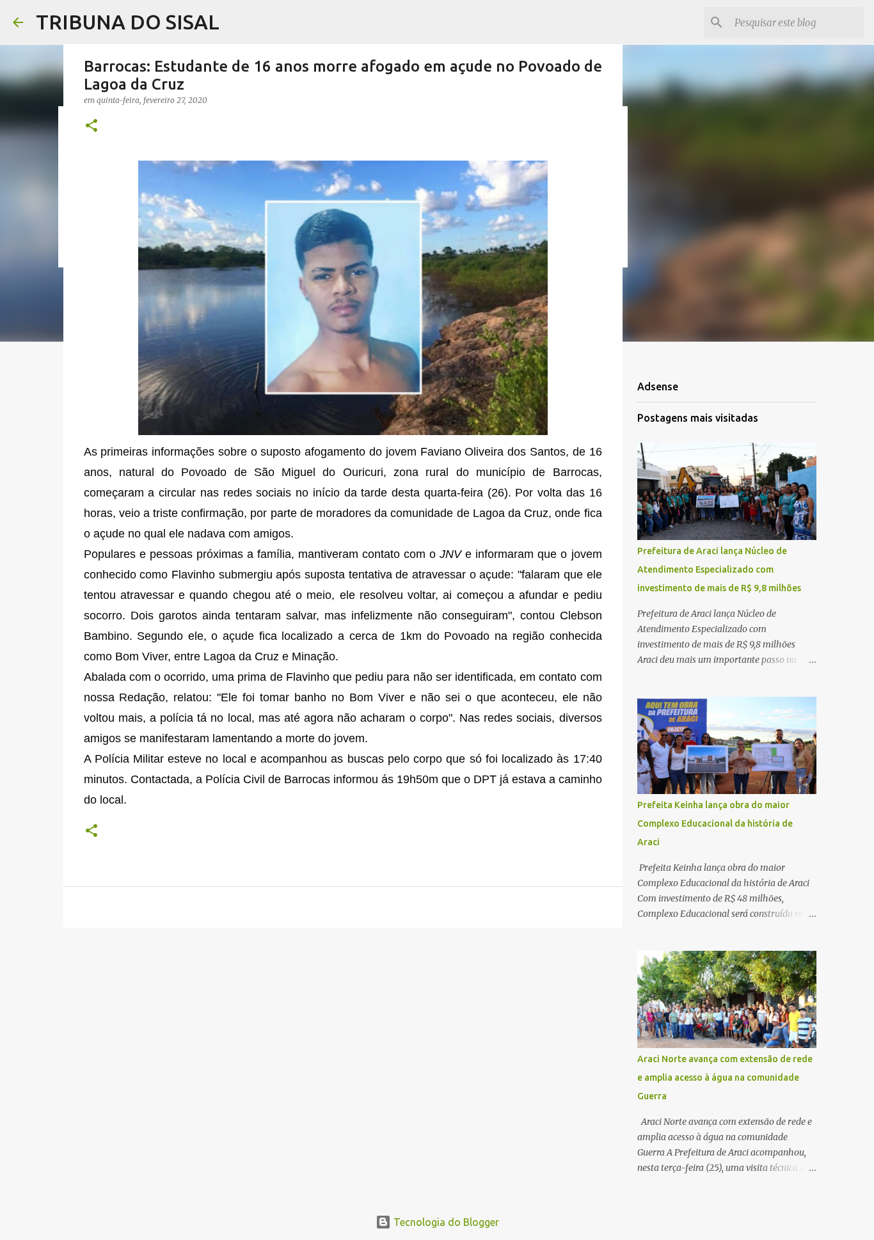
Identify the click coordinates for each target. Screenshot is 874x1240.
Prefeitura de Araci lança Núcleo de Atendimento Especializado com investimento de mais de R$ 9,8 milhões (719, 569)
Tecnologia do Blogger (445, 1222)
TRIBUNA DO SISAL (127, 21)
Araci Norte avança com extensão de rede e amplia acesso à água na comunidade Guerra (725, 1077)
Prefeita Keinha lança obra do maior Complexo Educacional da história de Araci (715, 823)
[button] (91, 126)
